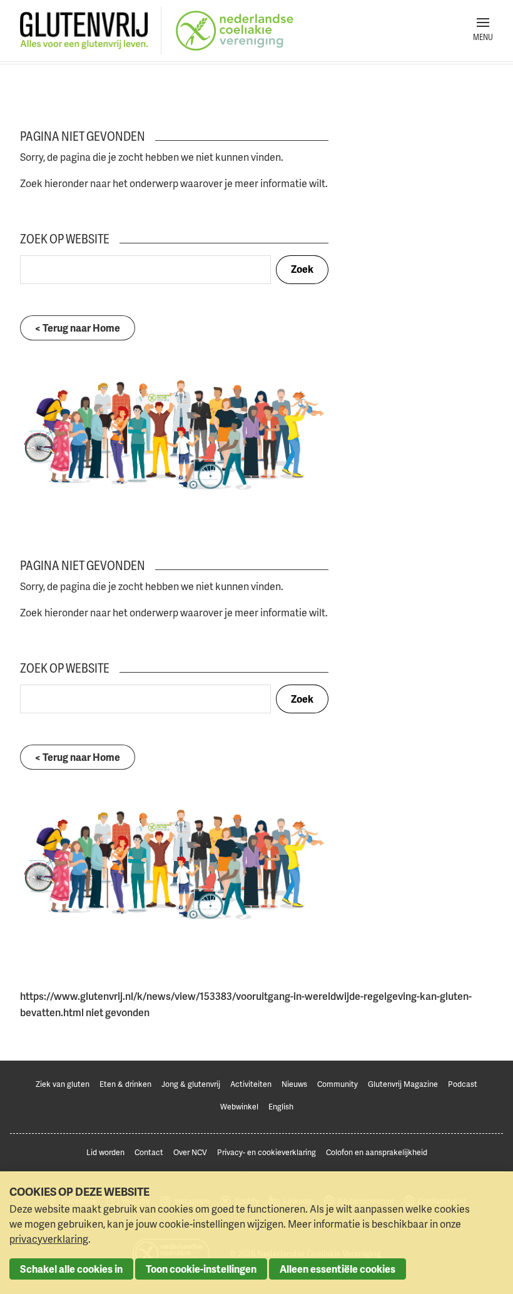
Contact (149, 1152)
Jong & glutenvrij (190, 1084)
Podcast (462, 1084)
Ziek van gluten (62, 1084)
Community (337, 1084)
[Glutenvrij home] (84, 31)
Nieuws (294, 1084)
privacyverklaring (48, 1239)
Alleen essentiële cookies (337, 1269)
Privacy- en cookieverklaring (266, 1152)
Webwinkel (239, 1106)
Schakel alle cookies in (71, 1269)
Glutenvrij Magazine (403, 1084)
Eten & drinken (125, 1084)
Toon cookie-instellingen (201, 1269)
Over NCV (190, 1152)
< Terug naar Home (77, 328)
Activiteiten (251, 1084)
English (280, 1106)
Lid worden (105, 1152)
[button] (483, 30)
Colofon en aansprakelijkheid (376, 1152)
